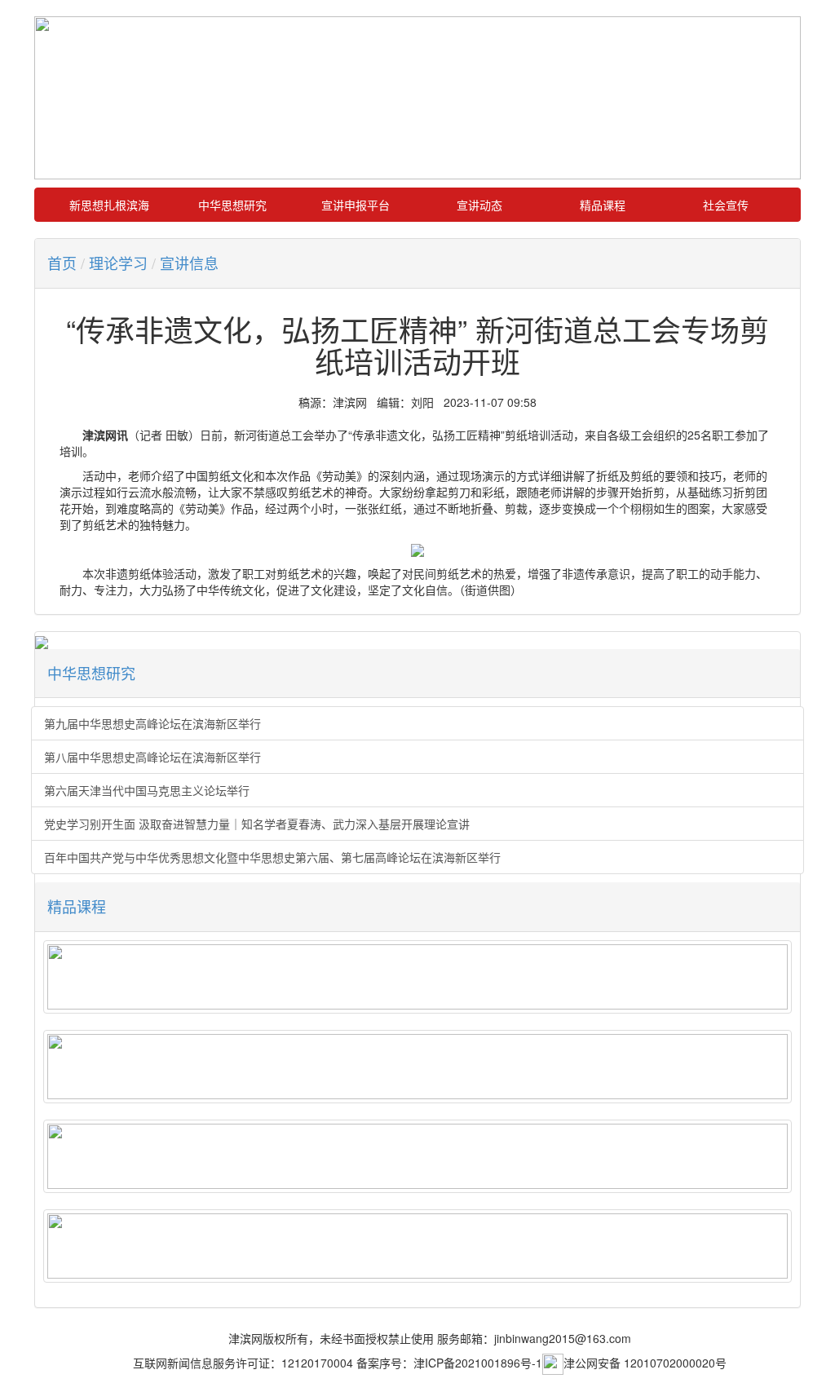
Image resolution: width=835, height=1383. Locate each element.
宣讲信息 (189, 262)
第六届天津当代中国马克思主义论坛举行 (147, 790)
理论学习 (118, 262)
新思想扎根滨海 (109, 205)
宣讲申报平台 (355, 205)
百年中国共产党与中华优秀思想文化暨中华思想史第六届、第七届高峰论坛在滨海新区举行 (272, 857)
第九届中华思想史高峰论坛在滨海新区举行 (152, 723)
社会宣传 (726, 205)
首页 (62, 262)
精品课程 (602, 205)
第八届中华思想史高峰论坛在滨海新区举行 (152, 757)
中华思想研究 (232, 205)
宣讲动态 (479, 205)
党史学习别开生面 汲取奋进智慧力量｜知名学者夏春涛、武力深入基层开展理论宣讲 (257, 823)
